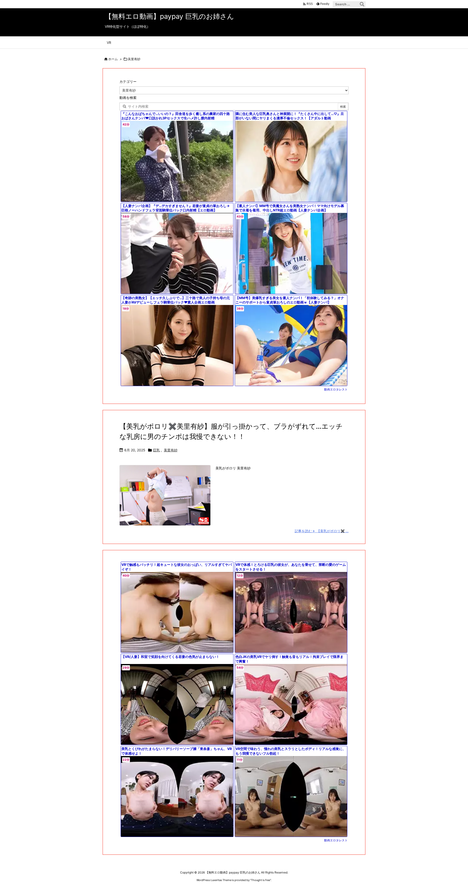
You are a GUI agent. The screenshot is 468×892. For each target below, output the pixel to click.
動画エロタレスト (336, 389)
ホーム (113, 59)
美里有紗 (170, 450)
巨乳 (156, 450)
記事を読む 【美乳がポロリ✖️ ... (322, 531)
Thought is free (260, 880)
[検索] (362, 4)
